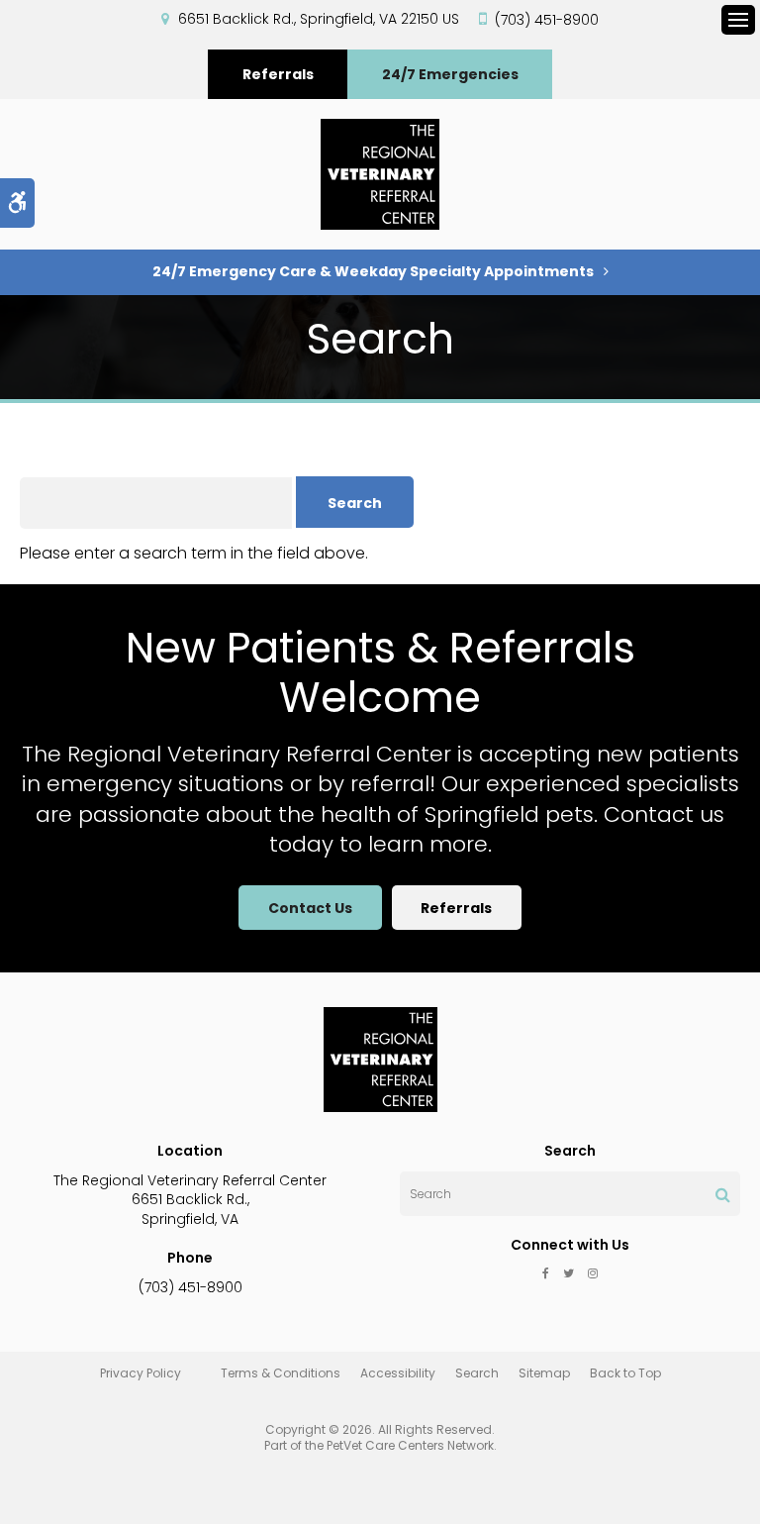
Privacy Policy (140, 1373)
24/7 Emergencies (450, 74)
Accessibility (397, 1373)
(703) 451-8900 (547, 20)
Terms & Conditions (280, 1373)
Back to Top (625, 1373)
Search (477, 1373)
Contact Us (310, 908)
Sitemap (544, 1373)
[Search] (722, 1194)
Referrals (278, 74)
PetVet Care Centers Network (410, 1445)
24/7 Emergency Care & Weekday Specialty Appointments (373, 271)
